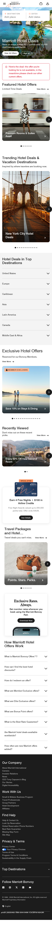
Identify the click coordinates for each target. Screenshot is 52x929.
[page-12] (36, 247)
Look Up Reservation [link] (11, 823)
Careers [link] (5, 771)
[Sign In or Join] (47, 3)
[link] (13, 849)
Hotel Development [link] (10, 806)
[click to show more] (49, 120)
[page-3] (25, 146)
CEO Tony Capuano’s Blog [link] (14, 779)
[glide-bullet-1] (23, 588)
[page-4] (21, 247)
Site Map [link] (6, 835)
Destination (13, 14)
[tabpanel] (26, 15)
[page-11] (34, 247)
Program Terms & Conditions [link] (15, 855)
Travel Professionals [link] (11, 800)
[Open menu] (4, 3)
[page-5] (23, 247)
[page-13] (35, 418)
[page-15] (39, 418)
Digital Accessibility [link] (10, 785)
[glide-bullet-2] (25, 588)
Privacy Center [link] (8, 846)
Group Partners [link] (9, 803)
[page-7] (24, 418)
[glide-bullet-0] (21, 588)
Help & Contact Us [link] (10, 820)
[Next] (47, 564)
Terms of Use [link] (8, 852)
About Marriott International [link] (14, 768)
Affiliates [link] (6, 808)
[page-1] (21, 146)
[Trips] (41, 3)
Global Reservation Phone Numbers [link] (18, 826)
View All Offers (10, 53)
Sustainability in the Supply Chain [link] (16, 858)
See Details (26, 518)
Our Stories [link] (7, 782)
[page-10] (32, 247)
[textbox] (13, 17)
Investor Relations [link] (10, 774)
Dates (34, 14)
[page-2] (23, 146)
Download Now (26, 620)
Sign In (26, 53)
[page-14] (37, 418)
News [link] (4, 776)
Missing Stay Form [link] (10, 832)
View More (41, 89)
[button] (14, 15)
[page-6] (25, 247)
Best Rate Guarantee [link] (11, 829)
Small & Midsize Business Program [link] (17, 797)
